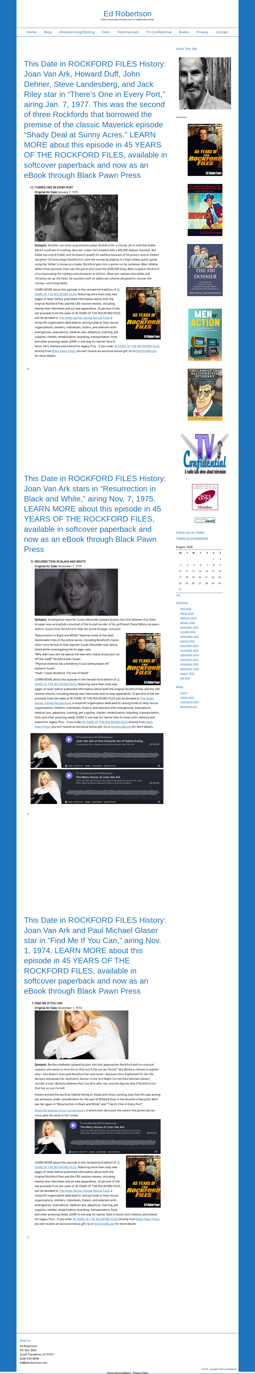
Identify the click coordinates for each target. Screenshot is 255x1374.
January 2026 (187, 622)
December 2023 (189, 659)
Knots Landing (123, 426)
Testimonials (128, 32)
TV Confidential (159, 32)
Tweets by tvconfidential (192, 538)
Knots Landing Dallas (143, 426)
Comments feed (189, 702)
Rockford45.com (146, 351)
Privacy (202, 32)
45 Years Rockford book (75, 375)
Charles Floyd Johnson (63, 379)
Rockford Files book (76, 372)
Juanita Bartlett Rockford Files (80, 423)
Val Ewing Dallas (108, 450)
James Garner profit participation (126, 837)
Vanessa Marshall (153, 450)
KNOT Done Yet (107, 426)
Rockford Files (58, 372)
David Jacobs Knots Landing (71, 382)
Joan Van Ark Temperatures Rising (128, 858)
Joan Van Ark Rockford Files (144, 854)
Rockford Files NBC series (132, 372)
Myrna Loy (32, 436)
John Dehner (96, 419)
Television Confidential (143, 892)
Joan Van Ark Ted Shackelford (119, 413)
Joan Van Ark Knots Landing (67, 406)
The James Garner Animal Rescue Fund (84, 318)
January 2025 (187, 641)
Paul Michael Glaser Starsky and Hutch (63, 881)
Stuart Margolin (49, 446)
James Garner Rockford (53, 396)
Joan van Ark (132, 399)
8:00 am (35, 369)
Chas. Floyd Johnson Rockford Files (116, 379)
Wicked (31, 453)
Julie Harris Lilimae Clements (150, 423)
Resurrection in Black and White (67, 436)
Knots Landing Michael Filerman (96, 430)
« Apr (178, 595)
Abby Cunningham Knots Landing (105, 375)
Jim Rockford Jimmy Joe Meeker (134, 841)
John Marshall (41, 423)
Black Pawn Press (63, 351)
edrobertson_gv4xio (55, 369)
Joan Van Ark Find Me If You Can (80, 403)
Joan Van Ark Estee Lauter (50, 403)
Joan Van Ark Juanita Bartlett (147, 403)
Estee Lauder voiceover (86, 385)
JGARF (100, 396)
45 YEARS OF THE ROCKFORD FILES (137, 346)
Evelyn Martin (106, 385)
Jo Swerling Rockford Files (84, 399)
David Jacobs (49, 382)
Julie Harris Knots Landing (121, 423)
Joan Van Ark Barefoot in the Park (134, 844)
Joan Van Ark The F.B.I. (45, 416)
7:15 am (35, 814)
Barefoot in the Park (148, 375)
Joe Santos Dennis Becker (76, 419)
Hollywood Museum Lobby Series (78, 389)
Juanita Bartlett (56, 423)
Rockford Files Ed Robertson (103, 372)
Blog (48, 32)
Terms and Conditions (119, 1372)
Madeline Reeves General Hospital (49, 875)
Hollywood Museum (49, 389)
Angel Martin (130, 375)
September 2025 (189, 636)
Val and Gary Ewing (89, 450)
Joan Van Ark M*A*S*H (93, 406)
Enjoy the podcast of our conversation (60, 1110)
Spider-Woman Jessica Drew (74, 443)
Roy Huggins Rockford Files (93, 440)
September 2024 (189, 655)
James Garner (152, 369)
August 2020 (187, 673)
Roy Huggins (153, 372)
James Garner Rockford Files (81, 396)
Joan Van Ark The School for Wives (99, 416)
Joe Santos (56, 419)
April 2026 (185, 608)
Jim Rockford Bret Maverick (131, 396)
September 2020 (189, 668)
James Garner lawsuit (73, 392)
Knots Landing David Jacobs (64, 871)
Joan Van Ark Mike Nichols (148, 406)
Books (184, 32)
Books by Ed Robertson (116, 369)
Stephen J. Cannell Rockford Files (107, 443)
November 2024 (189, 650)
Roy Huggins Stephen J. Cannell (125, 440)
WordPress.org (188, 706)
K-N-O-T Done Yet (36, 426)
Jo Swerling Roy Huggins (112, 399)
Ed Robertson (128, 13)
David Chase (141, 379)
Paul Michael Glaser (86, 878)
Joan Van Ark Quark (37, 409)
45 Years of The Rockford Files (87, 369)
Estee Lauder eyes (156, 382)
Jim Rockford (110, 396)
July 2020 (185, 678)
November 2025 (189, 627)
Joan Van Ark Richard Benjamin (139, 409)
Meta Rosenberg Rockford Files (113, 433)
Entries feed (187, 697)
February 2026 (188, 618)
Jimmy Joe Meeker (49, 399)
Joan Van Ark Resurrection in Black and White (99, 409)
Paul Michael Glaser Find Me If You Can (117, 878)
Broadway (45, 379)
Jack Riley (116, 389)
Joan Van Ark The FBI (69, 416)
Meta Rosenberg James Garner (80, 433)
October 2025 (188, 631)
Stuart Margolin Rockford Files (128, 446)
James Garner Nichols (121, 392)
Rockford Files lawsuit (62, 885)
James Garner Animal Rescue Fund (130, 834)
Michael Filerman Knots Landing (147, 433)
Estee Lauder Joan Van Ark (40, 385)
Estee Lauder (139, 382)
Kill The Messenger (88, 426)
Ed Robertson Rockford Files (116, 382)
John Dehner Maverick (115, 419)
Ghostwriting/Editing (77, 32)
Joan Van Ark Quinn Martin (61, 409)
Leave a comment (40, 457)
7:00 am (35, 1237)
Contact (222, 32)
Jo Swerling (64, 399)
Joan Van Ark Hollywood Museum (115, 403)
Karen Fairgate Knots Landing (61, 426)
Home (32, 32)
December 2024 (189, 645)
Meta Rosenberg (54, 433)
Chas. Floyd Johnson (86, 379)
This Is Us (72, 450)
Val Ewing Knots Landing (130, 450)
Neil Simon (44, 436)
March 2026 (187, 613)
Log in (183, 692)
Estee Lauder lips (64, 385)
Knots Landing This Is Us (127, 430)
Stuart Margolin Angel (69, 446)
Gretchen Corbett (123, 385)
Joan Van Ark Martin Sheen (120, 406)
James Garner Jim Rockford (47, 392)
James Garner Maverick (97, 392)
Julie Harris (101, 423)
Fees (106, 32)
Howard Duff (103, 389)
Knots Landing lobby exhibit (64, 430)
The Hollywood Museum (53, 450)
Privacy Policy (140, 1372)
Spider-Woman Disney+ (46, 443)
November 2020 (189, 664)
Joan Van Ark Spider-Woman (61, 413)
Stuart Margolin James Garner (96, 446)
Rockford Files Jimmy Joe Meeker (139, 436)
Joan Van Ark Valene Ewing (148, 861)
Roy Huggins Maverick (66, 440)
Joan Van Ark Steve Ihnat (90, 413)
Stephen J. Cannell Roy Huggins (141, 443)
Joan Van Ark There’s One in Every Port (138, 416)
